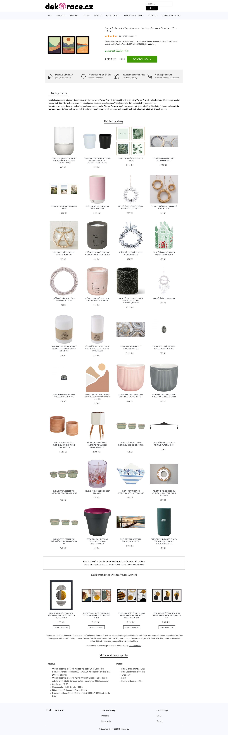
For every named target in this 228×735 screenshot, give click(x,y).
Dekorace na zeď (113, 564)
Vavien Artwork (135, 646)
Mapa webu (106, 721)
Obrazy (123, 564)
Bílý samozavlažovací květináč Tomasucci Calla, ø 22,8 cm (97, 445)
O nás (159, 716)
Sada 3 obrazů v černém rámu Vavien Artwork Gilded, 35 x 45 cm (167, 615)
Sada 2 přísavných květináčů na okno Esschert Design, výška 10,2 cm (97, 160)
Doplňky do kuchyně (133, 16)
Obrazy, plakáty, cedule (136, 564)
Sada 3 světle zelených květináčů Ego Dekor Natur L (64, 493)
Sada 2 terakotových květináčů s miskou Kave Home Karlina (64, 445)
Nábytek (73, 16)
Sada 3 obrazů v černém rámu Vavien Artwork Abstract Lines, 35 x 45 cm (131, 615)
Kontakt (160, 721)
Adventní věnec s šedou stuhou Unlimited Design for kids (164, 493)
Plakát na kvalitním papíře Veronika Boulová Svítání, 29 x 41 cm (97, 397)
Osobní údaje (162, 710)
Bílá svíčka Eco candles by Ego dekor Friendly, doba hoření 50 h (97, 349)
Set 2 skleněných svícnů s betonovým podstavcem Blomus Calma (64, 160)
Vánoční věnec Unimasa (164, 298)
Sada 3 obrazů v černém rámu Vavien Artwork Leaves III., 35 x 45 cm (96, 615)
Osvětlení (152, 16)
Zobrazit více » (150, 44)
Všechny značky (108, 710)
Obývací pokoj (112, 16)
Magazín (105, 716)
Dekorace (60, 16)
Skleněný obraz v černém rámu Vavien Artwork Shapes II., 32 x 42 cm (61, 615)
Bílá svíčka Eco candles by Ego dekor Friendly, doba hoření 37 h (64, 349)
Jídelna (86, 16)
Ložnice (97, 16)
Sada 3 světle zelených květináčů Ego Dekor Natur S (131, 445)
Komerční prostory (170, 16)
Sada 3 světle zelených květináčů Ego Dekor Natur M (64, 541)
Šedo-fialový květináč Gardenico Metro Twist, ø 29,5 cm (97, 541)
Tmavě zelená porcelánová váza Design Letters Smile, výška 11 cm (164, 541)
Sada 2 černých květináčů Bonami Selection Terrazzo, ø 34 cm (131, 300)
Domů (50, 16)
